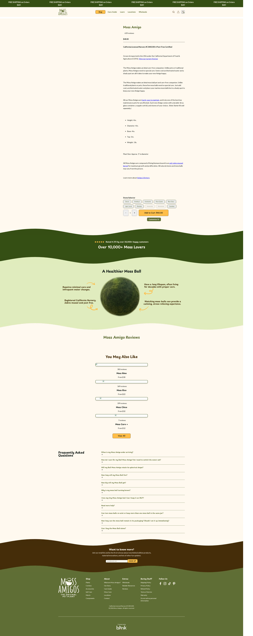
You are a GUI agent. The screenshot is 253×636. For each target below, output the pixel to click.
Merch (88, 595)
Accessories (90, 589)
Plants (88, 582)
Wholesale (125, 582)
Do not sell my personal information (149, 599)
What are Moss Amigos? (112, 582)
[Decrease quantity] (125, 213)
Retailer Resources (128, 586)
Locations (107, 595)
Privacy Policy (145, 586)
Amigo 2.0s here (143, 178)
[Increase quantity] (134, 213)
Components (90, 598)
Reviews (125, 589)
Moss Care (107, 592)
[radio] (127, 201)
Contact (107, 598)
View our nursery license (148, 59)
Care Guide (108, 589)
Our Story (107, 586)
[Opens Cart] (183, 12)
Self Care (89, 592)
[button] (123, 33)
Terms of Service (146, 592)
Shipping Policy (146, 582)
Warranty (144, 595)
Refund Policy (145, 589)
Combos (89, 586)
